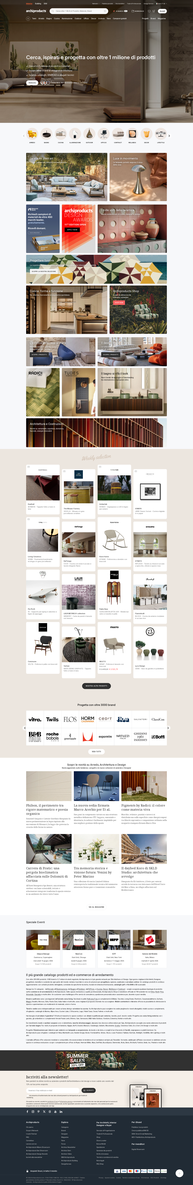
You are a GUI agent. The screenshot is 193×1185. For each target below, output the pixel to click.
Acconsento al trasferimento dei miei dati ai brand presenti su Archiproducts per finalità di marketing (57, 1096)
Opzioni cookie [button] (110, 1177)
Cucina (99, 989)
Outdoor (81, 989)
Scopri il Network (32, 1130)
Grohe (117, 1026)
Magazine (65, 1137)
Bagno (73, 989)
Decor (105, 989)
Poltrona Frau (92, 999)
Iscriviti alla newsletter (34, 1157)
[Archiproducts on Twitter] (44, 1111)
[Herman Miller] (88, 736)
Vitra (152, 992)
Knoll (157, 992)
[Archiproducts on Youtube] (55, 1111)
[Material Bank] (43, 229)
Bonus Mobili (101, 1144)
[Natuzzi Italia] (123, 736)
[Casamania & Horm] (88, 719)
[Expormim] (105, 736)
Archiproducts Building (69, 1161)
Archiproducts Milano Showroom (38, 1147)
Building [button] (38, 3)
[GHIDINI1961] (140, 736)
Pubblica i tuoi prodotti (140, 1127)
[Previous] (23, 135)
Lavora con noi (31, 1144)
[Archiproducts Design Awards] (78, 229)
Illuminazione (61, 989)
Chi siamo (29, 1127)
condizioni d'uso (52, 1101)
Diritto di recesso (102, 1154)
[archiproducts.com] (36, 11)
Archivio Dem (66, 1150)
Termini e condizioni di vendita (107, 1157)
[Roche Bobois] (52, 736)
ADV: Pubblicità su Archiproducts (143, 1137)
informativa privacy (66, 1101)
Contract (121, 989)
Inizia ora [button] (32, 83)
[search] (52, 11)
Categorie (64, 1127)
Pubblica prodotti (107, 3)
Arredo (51, 989)
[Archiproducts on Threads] (50, 1111)
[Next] (169, 135)
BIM (45, 3)
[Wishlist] (149, 11)
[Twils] (52, 719)
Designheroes (66, 1164)
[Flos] (70, 719)
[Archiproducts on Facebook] (28, 1111)
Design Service (148, 3)
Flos (162, 992)
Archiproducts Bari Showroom (37, 1150)
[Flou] (123, 719)
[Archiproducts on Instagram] (33, 1111)
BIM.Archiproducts (68, 1157)
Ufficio (91, 989)
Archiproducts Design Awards (37, 1154)
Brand (63, 1130)
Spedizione (100, 1147)
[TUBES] (78, 392)
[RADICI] (43, 392)
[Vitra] (35, 719)
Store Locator (101, 1140)
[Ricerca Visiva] (105, 11)
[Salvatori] (140, 719)
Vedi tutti (96, 752)
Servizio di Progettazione (105, 1130)
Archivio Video (66, 1154)
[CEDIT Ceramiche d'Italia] (105, 719)
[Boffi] (158, 736)
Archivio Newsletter (68, 1147)
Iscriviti (90, 1090)
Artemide (30, 994)
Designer (64, 1134)
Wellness (112, 989)
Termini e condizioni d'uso (131, 1178)
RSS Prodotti (155, 1178)
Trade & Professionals (134, 3)
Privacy (101, 1178)
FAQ (27, 1137)
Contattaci (30, 1140)
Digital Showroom (138, 1149)
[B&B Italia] (35, 736)
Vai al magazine (96, 907)
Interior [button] (29, 3)
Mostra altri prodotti (96, 686)
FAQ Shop (100, 1164)
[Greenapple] (70, 736)
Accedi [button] (162, 11)
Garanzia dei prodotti (104, 1150)
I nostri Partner (31, 1134)
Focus (63, 1144)
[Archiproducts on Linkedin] (61, 1111)
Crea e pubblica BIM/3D (140, 1130)
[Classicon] (158, 719)
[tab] (98, 3)
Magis (28, 1002)
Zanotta (37, 994)
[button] (95, 4)
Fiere (63, 1140)
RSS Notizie (145, 1178)
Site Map (163, 1178)
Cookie (118, 1178)
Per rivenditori (120, 3)
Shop (98, 1137)
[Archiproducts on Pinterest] (39, 1111)
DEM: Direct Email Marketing (142, 1134)
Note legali (100, 1161)
